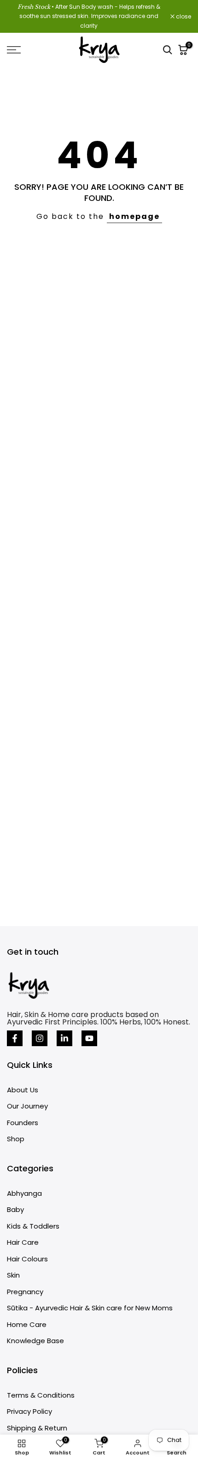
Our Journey (27, 1106)
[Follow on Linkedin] (64, 1038)
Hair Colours (27, 1259)
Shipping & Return (37, 1428)
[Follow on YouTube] (89, 1038)
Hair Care (23, 1242)
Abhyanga (24, 1193)
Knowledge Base (35, 1340)
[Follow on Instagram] (39, 1038)
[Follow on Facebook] (15, 1038)
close (183, 16)
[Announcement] (89, 16)
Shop (15, 1139)
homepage (134, 216)
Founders (22, 1122)
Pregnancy (25, 1291)
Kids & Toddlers (33, 1226)
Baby (15, 1209)
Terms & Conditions (41, 1395)
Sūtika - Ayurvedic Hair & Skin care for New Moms (90, 1308)
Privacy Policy (29, 1411)
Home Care (27, 1324)
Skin (13, 1275)
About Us (22, 1090)
